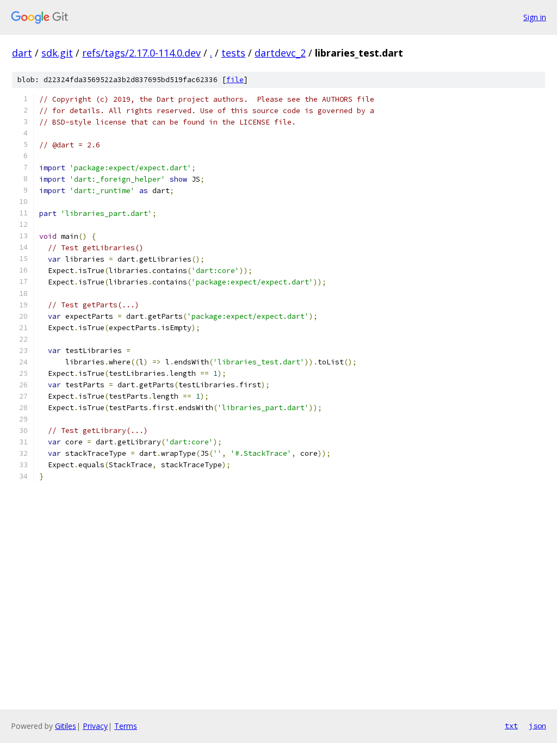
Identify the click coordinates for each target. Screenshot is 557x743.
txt (511, 725)
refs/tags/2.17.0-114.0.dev (141, 52)
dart (22, 52)
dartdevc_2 (280, 52)
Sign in (534, 17)
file (235, 79)
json (537, 725)
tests (233, 52)
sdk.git (57, 52)
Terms (125, 726)
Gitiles (65, 726)
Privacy (95, 726)
